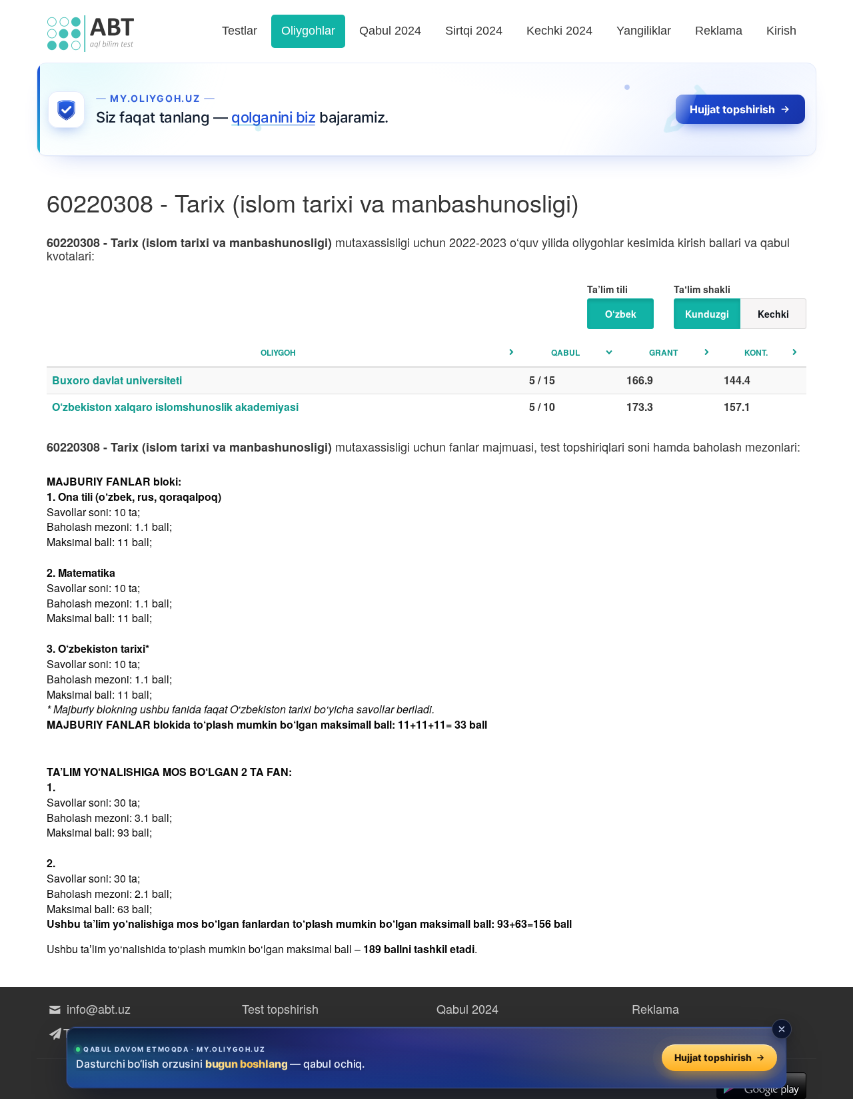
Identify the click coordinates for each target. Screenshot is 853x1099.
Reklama (718, 30)
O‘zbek (620, 313)
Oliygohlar (308, 30)
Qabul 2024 (390, 30)
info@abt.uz (97, 1008)
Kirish (781, 30)
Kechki (773, 313)
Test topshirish (280, 1008)
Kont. (756, 352)
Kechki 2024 (559, 30)
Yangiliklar (643, 30)
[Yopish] (782, 1029)
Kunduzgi (707, 313)
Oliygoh (278, 352)
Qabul (565, 352)
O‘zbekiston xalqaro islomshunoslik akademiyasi (175, 406)
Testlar (239, 30)
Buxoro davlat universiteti (117, 380)
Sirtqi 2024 (473, 30)
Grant (663, 352)
